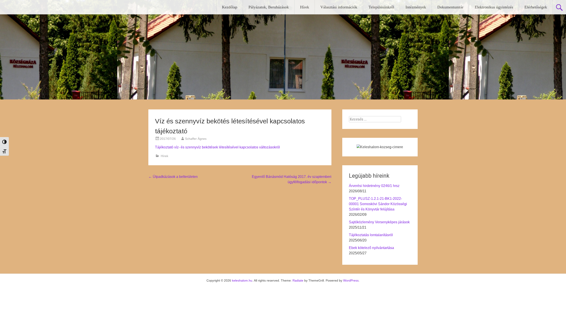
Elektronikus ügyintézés (494, 7)
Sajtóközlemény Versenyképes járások (379, 222)
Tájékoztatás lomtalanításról (371, 235)
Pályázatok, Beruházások (269, 7)
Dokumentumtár (450, 7)
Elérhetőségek (535, 7)
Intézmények (415, 7)
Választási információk (338, 7)
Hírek (304, 7)
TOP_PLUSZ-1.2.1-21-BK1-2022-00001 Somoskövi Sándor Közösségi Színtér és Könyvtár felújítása (378, 204)
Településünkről (381, 7)
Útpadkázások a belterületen (173, 177)
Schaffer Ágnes (196, 138)
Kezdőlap (229, 7)
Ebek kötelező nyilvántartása (371, 248)
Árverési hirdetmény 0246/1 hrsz (374, 186)
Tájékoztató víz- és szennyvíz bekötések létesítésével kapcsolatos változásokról (217, 147)
